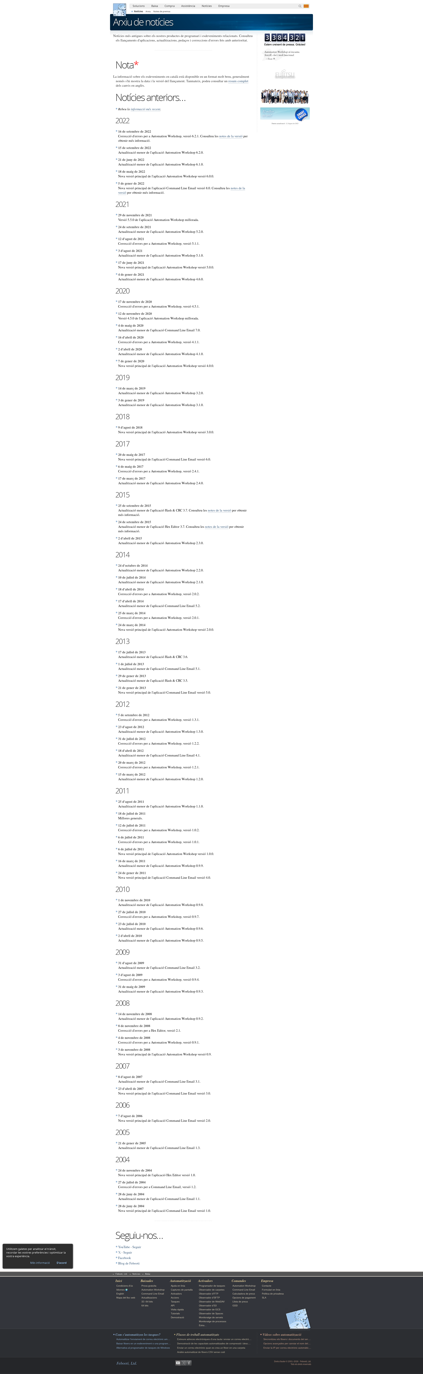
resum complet (238, 81)
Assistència (188, 6)
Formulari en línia (271, 1289)
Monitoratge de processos (212, 1321)
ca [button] (306, 6)
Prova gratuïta (148, 1285)
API (172, 1305)
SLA (264, 1297)
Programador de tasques (212, 1285)
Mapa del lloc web (125, 1297)
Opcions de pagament (244, 1297)
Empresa (224, 6)
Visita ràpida (177, 1309)
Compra (170, 6)
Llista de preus (240, 1301)
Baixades (147, 1280)
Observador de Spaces (211, 1313)
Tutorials (175, 1313)
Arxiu (148, 11)
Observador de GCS (209, 1309)
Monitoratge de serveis (211, 1317)
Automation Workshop (153, 1289)
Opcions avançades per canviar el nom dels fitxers (289, 1343)
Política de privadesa (273, 1293)
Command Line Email (152, 1293)
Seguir (136, 1247)
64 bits (144, 1305)
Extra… (203, 1325)
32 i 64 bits (147, 1301)
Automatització (180, 1280)
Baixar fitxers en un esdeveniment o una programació (144, 1343)
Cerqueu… (300, 6)
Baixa (154, 6)
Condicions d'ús (124, 1285)
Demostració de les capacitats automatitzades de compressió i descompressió (218, 1343)
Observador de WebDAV (212, 1301)
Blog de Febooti (129, 1263)
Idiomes (120, 1289)
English (120, 1293)
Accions (175, 1297)
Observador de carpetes (211, 1289)
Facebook (124, 1258)
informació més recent (145, 109)
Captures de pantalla (182, 1289)
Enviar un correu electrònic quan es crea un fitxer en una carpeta (211, 1347)
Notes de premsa (161, 11)
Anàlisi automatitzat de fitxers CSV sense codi (201, 1352)
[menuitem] (138, 6)
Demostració (177, 1317)
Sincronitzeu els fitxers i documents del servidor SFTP (291, 1339)
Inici (118, 1280)
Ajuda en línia (178, 1285)
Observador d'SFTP (209, 1297)
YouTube (124, 1247)
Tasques (175, 1301)
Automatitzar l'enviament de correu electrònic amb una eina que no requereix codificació (162, 1339)
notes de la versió (231, 136)
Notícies (207, 6)
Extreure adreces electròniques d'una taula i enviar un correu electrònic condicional (220, 1339)
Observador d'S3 (208, 1305)
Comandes (239, 1280)
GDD (235, 1305)
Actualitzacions (149, 1297)
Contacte (266, 1285)
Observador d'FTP (208, 1293)
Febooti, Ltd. (119, 10)
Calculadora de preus (243, 1293)
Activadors (176, 1293)
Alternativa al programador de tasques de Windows (143, 1347)
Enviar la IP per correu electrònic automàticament (289, 1347)
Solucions (139, 6)
